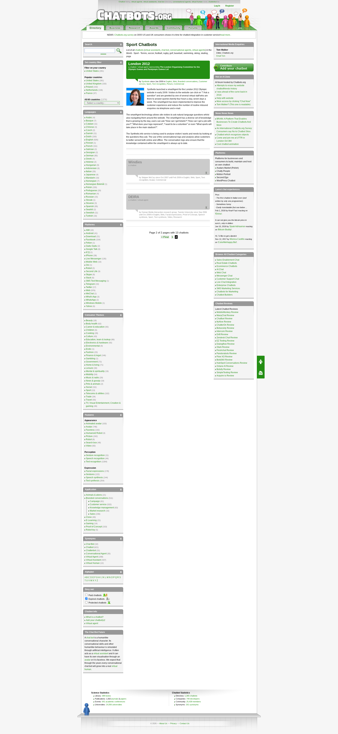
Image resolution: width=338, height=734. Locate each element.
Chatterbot (91, 550)
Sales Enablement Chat (228, 260)
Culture (89, 336)
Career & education (95, 327)
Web (175, 81)
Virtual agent (92, 623)
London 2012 (139, 64)
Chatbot (122, 2)
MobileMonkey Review (227, 312)
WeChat (90, 293)
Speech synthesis (94, 477)
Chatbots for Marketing (227, 291)
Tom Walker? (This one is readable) (234, 104)
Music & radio (92, 377)
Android (89, 233)
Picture (170, 84)
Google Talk (91, 249)
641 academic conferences (113, 702)
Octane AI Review (225, 366)
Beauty (89, 320)
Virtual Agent (92, 557)
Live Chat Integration (226, 282)
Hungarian (91, 165)
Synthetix (146, 81)
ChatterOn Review (225, 325)
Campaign (95, 501)
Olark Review (223, 347)
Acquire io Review (225, 375)
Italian (89, 171)
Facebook (90, 239)
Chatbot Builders (225, 295)
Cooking (90, 333)
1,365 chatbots (191, 696)
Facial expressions (173, 215)
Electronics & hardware (97, 342)
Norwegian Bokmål (95, 184)
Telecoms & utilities (95, 393)
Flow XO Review (224, 356)
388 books (106, 696)
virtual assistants (150, 2)
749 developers (193, 699)
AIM (88, 230)
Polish (89, 187)
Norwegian (91, 181)
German (90, 155)
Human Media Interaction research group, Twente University (167, 212)
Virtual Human (93, 563)
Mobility (89, 374)
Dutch (89, 136)
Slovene (90, 203)
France (89, 93)
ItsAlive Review (224, 321)
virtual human (197, 2)
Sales (92, 514)
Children (90, 330)
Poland (89, 87)
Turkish (89, 216)
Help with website (225, 98)
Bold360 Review (224, 360)
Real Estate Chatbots (227, 263)
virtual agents (136, 2)
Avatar (152, 180)
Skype (89, 274)
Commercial (179, 84)
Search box (91, 442)
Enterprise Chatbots (226, 285)
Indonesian (91, 168)
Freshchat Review (225, 350)
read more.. (225, 35)
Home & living (92, 365)
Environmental (93, 346)
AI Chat (220, 269)
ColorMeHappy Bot (227, 242)
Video (170, 217)
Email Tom (220, 56)
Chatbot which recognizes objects (233, 134)
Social (89, 387)
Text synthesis (160, 217)
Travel (89, 400)
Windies (135, 162)
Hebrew (89, 162)
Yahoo (89, 306)
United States (92, 71)
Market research (97, 511)
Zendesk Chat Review (227, 337)
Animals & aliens (94, 495)
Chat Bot (90, 544)
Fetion (89, 243)
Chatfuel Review (224, 318)
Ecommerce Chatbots (227, 266)
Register (229, 6)
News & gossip (93, 381)
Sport (148, 84)
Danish (89, 133)
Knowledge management (102, 507)
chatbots (139, 50)
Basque (89, 120)
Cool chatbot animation (228, 144)
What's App (91, 296)
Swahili (89, 209)
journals (114, 699)
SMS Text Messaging (96, 281)
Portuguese (91, 190)
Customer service (98, 504)
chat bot (161, 2)
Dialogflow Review (225, 344)
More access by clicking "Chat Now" (234, 101)
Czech (89, 130)
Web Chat (221, 272)
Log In (217, 6)
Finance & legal (93, 355)
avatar (87, 660)
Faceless (90, 430)
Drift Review (222, 334)
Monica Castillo (237, 239)
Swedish (90, 212)
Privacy (173, 723)
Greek (89, 159)
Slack (88, 277)
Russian (90, 197)
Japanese (90, 174)
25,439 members (193, 702)
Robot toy (90, 530)
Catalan (89, 124)
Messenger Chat (224, 276)
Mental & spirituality (95, 371)
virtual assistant (100, 653)
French (89, 146)
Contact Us (184, 723)
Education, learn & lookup (98, 339)
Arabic (89, 117)
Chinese (90, 127)
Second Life (91, 271)
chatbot (133, 67)
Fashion (90, 352)
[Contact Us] (261, 372)
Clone (89, 517)
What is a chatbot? (95, 617)
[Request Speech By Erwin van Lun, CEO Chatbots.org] (261, 361)
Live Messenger (93, 258)
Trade (89, 396)
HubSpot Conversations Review (232, 363)
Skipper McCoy (148, 177)
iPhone (89, 255)
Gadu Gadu (91, 246)
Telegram (90, 284)
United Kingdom (93, 83)
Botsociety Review (225, 328)
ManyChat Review (225, 315)
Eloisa (218, 213)
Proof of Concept (190, 215)
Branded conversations (188, 81)
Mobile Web (91, 262)
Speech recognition (95, 458)
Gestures (90, 474)
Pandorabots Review (227, 353)
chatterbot (212, 2)
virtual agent (143, 67)
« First (165, 237)
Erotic (88, 349)
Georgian (90, 152)
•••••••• (103, 54)
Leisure (89, 368)
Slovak (89, 200)
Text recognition (159, 84)
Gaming (89, 523)
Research (177, 217)
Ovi (87, 265)
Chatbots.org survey (124, 35)
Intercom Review (225, 331)
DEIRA (133, 197)
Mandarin (90, 178)
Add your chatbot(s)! (95, 620)
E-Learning (91, 520)
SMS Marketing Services (228, 288)
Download (91, 236)
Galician (90, 149)
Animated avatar (94, 423)
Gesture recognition (95, 455)
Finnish (89, 143)
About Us (163, 723)
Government (92, 361)
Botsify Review (224, 369)
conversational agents (182, 2)
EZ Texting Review (225, 341)
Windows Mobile (94, 303)
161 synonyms (192, 705)
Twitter (89, 287)
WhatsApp (91, 300)
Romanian (91, 193)
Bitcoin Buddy (224, 229)
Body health (91, 323)
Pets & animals (93, 384)
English (169, 81)
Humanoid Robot (94, 433)
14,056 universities (114, 705)
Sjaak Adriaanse (237, 226)
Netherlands (92, 90)
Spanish (90, 206)
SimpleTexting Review (227, 372)
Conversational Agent (96, 553)
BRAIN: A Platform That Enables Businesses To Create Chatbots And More (234, 122)
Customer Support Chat (228, 279)
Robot (89, 268)
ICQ (88, 252)
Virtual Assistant (93, 560)
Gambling (90, 358)
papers (123, 699)
